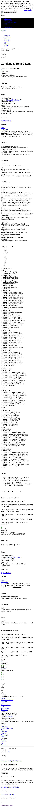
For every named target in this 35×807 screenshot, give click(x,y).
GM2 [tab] (6, 252)
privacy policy (28, 10)
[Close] (1, 759)
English (11, 761)
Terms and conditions (7, 700)
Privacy (3, 703)
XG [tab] (5, 255)
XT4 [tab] (5, 259)
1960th (3, 128)
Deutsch (4, 761)
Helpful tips (4, 735)
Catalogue (7, 39)
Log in (3, 787)
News (2, 736)
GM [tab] (5, 250)
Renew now (4, 773)
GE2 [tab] (5, 265)
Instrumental (4, 129)
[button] (5, 25)
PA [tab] (5, 262)
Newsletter (4, 745)
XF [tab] (5, 257)
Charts (6, 45)
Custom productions (7, 728)
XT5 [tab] (5, 260)
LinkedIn (3, 741)
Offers (6, 42)
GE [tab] (5, 264)
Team (2, 706)
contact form (9, 716)
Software (3, 733)
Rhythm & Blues (6, 120)
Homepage (16, 787)
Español (18, 761)
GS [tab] (5, 254)
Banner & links (5, 708)
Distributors (4, 710)
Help (2, 730)
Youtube (3, 740)
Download (4, 731)
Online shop (4, 726)
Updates (6, 44)
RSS (2, 743)
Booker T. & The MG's (14, 100)
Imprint (3, 698)
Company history (6, 705)
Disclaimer (4, 701)
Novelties (7, 37)
